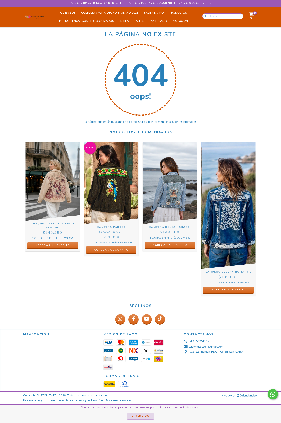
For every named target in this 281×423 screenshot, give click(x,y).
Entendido (140, 415)
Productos (178, 13)
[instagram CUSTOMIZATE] (120, 319)
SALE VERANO (154, 13)
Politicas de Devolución (169, 21)
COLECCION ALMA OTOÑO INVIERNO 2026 (109, 13)
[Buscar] (204, 16)
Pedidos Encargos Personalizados (86, 21)
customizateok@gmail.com (206, 347)
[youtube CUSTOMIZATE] (147, 319)
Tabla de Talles (132, 21)
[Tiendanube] (240, 396)
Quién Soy (67, 13)
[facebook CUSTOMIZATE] (133, 319)
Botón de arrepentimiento (116, 400)
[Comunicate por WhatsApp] (273, 394)
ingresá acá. (90, 400)
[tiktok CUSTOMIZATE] (160, 319)
